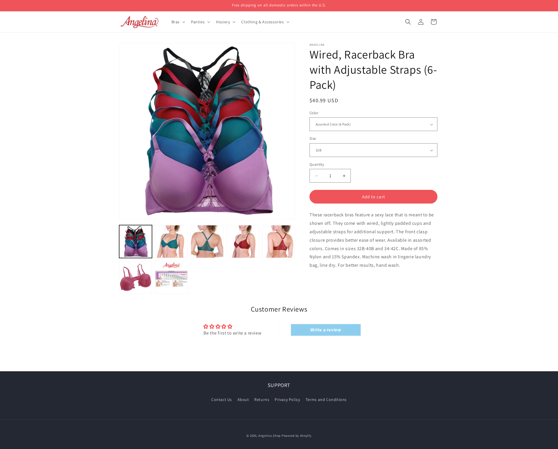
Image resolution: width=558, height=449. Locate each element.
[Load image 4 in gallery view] (242, 241)
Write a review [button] (325, 330)
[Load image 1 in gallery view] (135, 241)
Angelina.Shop (269, 436)
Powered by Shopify (297, 436)
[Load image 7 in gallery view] (171, 277)
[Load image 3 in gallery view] (207, 241)
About (243, 399)
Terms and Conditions (326, 399)
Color (314, 112)
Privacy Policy (287, 399)
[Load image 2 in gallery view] (171, 241)
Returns (261, 399)
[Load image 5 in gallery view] (278, 241)
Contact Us (221, 399)
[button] (177, 22)
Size (313, 138)
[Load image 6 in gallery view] (135, 277)
